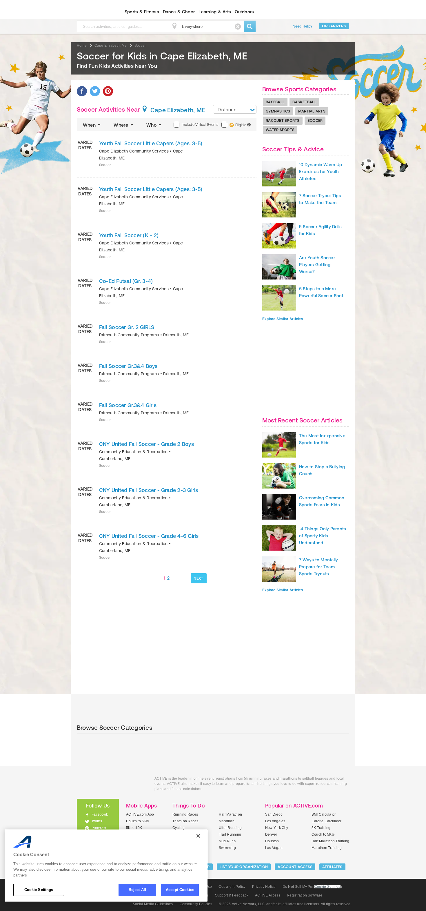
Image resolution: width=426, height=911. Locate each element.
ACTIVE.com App (140, 814)
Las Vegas (273, 848)
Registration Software (304, 895)
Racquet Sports (283, 120)
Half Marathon (230, 814)
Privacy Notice (264, 887)
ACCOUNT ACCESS (295, 867)
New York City (276, 828)
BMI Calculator (324, 814)
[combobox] (234, 109)
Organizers (334, 26)
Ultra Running (230, 828)
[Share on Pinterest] (108, 91)
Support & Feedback (231, 895)
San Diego (274, 814)
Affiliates (332, 867)
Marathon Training (327, 848)
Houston (272, 841)
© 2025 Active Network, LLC (242, 904)
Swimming (227, 848)
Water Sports (280, 130)
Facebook (100, 814)
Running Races (185, 814)
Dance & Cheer (179, 11)
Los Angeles (275, 821)
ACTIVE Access (267, 895)
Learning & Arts (215, 11)
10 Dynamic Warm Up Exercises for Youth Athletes (320, 171)
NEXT (198, 578)
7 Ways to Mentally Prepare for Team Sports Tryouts (318, 566)
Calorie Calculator (326, 821)
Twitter (97, 821)
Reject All (137, 890)
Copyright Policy (232, 887)
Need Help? (302, 26)
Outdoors (244, 11)
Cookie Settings (38, 890)
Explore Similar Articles (282, 319)
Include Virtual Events (200, 124)
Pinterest (99, 828)
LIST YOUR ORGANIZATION (244, 867)
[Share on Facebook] (82, 91)
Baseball (275, 102)
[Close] (198, 836)
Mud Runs (227, 841)
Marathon (226, 821)
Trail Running (230, 834)
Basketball (304, 102)
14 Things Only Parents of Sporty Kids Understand (322, 535)
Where (121, 125)
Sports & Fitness (142, 11)
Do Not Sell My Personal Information (312, 887)
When (90, 125)
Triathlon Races (185, 821)
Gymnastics (278, 111)
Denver (271, 834)
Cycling (178, 828)
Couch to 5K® (137, 821)
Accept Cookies (180, 890)
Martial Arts (311, 111)
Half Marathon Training (330, 841)
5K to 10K (134, 828)
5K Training (321, 828)
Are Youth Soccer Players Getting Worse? (317, 264)
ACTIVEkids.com (93, 12)
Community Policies (196, 904)
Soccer (315, 120)
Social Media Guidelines (153, 904)
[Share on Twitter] (95, 91)
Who (152, 125)
